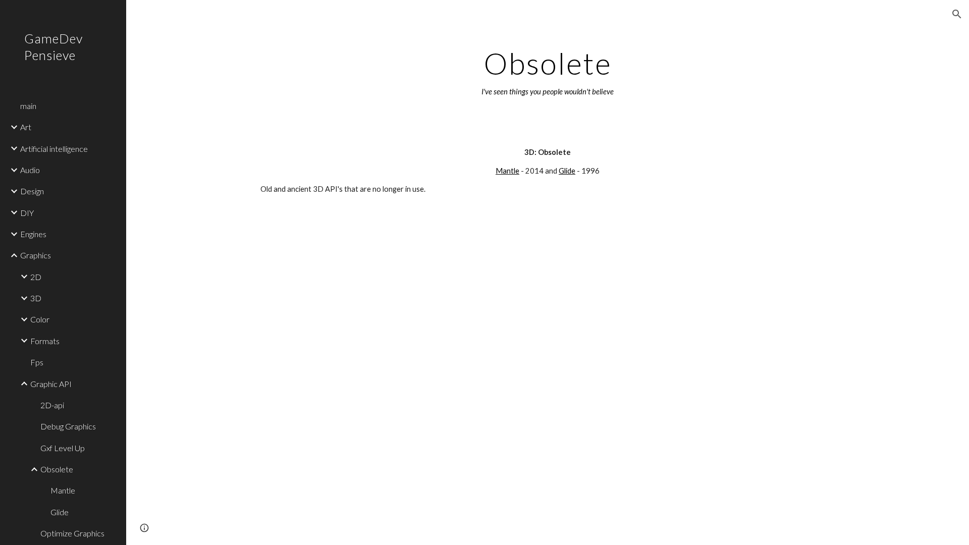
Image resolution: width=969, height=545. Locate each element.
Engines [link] (33, 234)
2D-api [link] (52, 405)
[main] (547, 72)
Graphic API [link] (51, 384)
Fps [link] (36, 362)
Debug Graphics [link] (68, 426)
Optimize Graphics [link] (72, 533)
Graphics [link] (35, 255)
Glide (567, 171)
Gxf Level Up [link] (62, 448)
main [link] (28, 106)
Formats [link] (45, 341)
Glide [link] (59, 512)
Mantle (507, 171)
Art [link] (25, 127)
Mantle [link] (62, 490)
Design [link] (32, 191)
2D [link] (35, 277)
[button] (957, 14)
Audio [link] (30, 170)
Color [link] (39, 319)
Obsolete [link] (56, 469)
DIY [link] (27, 212)
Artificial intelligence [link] (54, 148)
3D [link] (35, 298)
